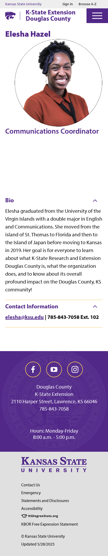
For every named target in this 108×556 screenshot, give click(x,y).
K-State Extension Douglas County (50, 15)
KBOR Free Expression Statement (49, 524)
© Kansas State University (43, 536)
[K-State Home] (10, 15)
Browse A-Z (87, 4)
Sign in (67, 4)
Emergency (31, 492)
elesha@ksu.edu (24, 317)
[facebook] (33, 369)
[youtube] (54, 369)
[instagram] (75, 369)
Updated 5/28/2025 (38, 544)
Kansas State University (23, 4)
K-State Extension (54, 394)
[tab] (54, 200)
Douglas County (54, 387)
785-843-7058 (54, 409)
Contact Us (30, 484)
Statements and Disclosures (45, 500)
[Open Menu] (97, 15)
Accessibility (32, 508)
